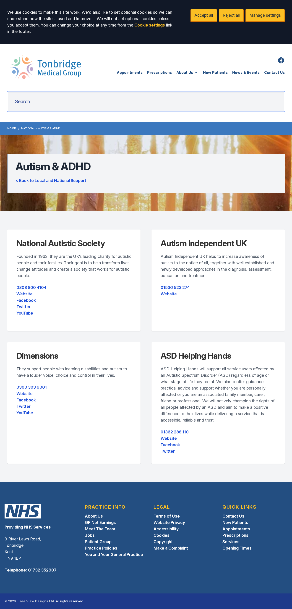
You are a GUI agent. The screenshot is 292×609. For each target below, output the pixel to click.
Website (24, 293)
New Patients (215, 72)
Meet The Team (100, 528)
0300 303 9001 (31, 387)
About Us (184, 72)
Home (11, 128)
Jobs (90, 535)
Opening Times (237, 548)
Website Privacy (169, 522)
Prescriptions (159, 72)
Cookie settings (149, 25)
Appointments (130, 72)
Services (231, 541)
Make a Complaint (171, 548)
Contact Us (274, 72)
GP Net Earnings (100, 522)
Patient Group (98, 541)
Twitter (23, 306)
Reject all (231, 15)
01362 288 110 (175, 432)
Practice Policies (101, 548)
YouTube (24, 313)
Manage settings (265, 15)
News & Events (246, 72)
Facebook (26, 300)
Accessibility (166, 528)
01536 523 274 (175, 287)
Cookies (161, 535)
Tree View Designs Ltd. (36, 601)
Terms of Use (167, 516)
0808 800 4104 (31, 287)
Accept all (203, 15)
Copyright (163, 541)
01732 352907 (42, 570)
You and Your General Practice (114, 554)
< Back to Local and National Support (51, 180)
